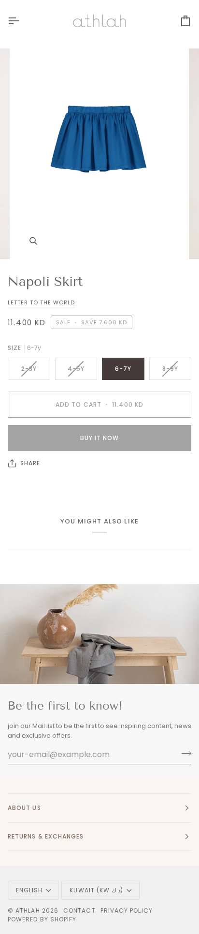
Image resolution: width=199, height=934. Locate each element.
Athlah (27, 910)
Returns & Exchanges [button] (46, 836)
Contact (79, 910)
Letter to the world (41, 302)
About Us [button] (24, 808)
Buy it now (99, 438)
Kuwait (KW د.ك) (96, 890)
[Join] (183, 753)
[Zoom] (33, 241)
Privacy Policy (126, 910)
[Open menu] (22, 21)
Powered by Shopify (42, 919)
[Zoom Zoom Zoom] (99, 153)
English (29, 890)
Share (30, 463)
